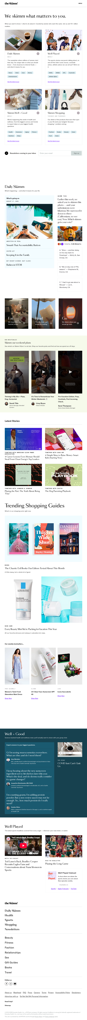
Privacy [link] (51, 992)
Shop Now (8, 698)
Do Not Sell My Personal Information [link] (34, 996)
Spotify (53, 889)
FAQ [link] (24, 992)
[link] (11, 3)
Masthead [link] (17, 992)
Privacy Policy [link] (38, 1016)
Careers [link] (37, 992)
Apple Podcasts (63, 889)
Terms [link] (44, 992)
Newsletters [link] (12, 929)
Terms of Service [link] (49, 1016)
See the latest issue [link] (13, 82)
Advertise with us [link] (11, 996)
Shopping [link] (11, 925)
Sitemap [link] (8, 1005)
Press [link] (30, 992)
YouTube (73, 889)
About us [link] (8, 992)
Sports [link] (9, 920)
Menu (80, 3)
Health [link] (9, 915)
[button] (23, 58)
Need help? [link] (9, 1001)
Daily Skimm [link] (12, 911)
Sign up (76, 153)
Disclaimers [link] (76, 992)
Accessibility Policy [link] (62, 992)
